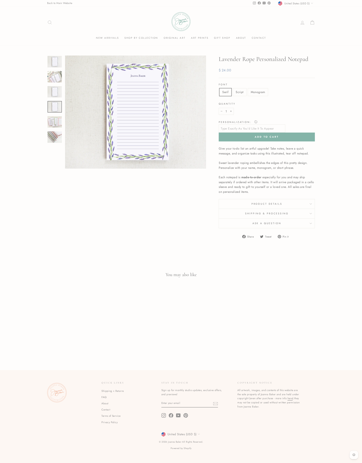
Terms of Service (110, 416)
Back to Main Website (59, 3)
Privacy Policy (109, 422)
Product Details (267, 204)
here (290, 398)
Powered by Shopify (181, 448)
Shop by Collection (141, 38)
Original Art (174, 38)
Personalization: (236, 122)
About (241, 38)
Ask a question (266, 223)
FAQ (104, 397)
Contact (259, 38)
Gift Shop (222, 38)
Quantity (227, 104)
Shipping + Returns (112, 391)
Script (239, 92)
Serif (225, 92)
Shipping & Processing (267, 213)
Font (223, 84)
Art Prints (199, 38)
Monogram (258, 92)
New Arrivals (107, 38)
